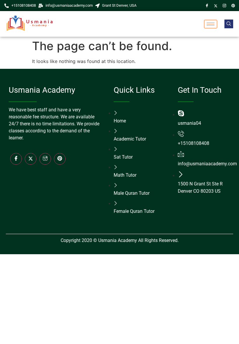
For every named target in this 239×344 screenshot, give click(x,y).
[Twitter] (215, 5)
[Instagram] (224, 5)
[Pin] (233, 5)
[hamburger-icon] (210, 24)
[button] (228, 24)
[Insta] (45, 159)
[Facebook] (207, 5)
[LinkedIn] (60, 159)
